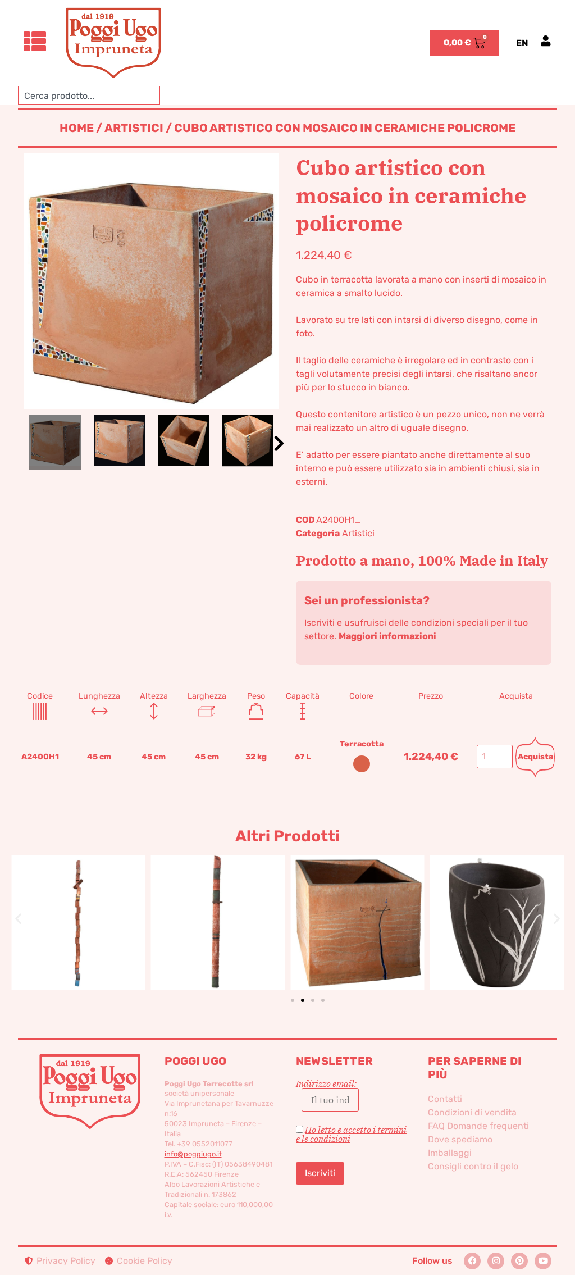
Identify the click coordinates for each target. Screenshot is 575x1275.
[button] (279, 443)
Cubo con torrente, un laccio (357, 903)
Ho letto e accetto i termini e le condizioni (351, 1134)
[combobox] (89, 95)
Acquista (535, 757)
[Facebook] (472, 1261)
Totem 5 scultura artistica (78, 903)
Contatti (445, 1099)
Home (77, 128)
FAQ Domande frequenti (478, 1126)
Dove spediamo (460, 1139)
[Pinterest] (519, 1261)
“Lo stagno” (497, 904)
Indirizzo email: (326, 1084)
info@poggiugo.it (193, 1154)
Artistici (133, 128)
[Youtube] (543, 1261)
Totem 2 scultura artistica (217, 903)
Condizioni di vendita (472, 1112)
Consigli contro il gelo (473, 1166)
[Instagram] (495, 1261)
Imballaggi (450, 1153)
